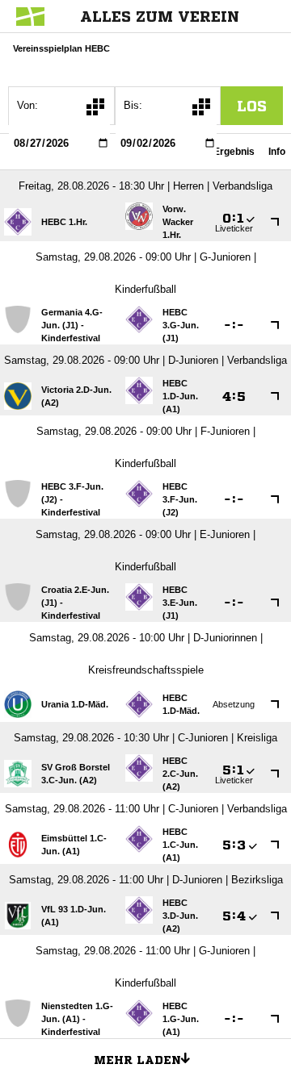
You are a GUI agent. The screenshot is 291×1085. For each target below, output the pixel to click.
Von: (27, 105)
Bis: (133, 105)
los (252, 105)
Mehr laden (137, 1060)
